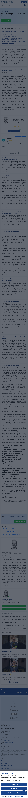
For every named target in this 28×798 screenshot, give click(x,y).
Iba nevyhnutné (14, 784)
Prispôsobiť (14, 788)
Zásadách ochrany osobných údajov (15, 796)
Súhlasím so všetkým (14, 793)
